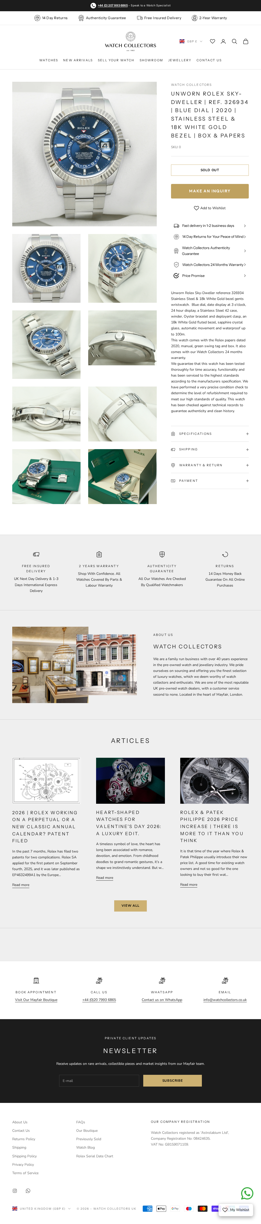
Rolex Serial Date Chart (94, 1156)
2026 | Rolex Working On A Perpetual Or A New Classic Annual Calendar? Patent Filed (45, 827)
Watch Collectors (191, 85)
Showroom (151, 60)
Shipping (19, 1147)
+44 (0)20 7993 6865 (99, 999)
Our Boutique (87, 1130)
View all (130, 905)
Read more (20, 884)
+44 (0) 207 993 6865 (113, 5)
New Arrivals (78, 60)
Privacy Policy (23, 1164)
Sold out (210, 170)
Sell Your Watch (116, 60)
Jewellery (179, 60)
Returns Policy (23, 1139)
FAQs (80, 1122)
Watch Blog (85, 1147)
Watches (48, 60)
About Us (20, 1122)
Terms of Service (25, 1173)
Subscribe (172, 1080)
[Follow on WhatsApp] (28, 1190)
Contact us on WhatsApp (162, 999)
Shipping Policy (24, 1156)
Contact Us (209, 60)
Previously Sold (88, 1139)
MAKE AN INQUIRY (209, 191)
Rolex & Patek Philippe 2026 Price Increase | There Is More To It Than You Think (212, 826)
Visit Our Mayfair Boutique (36, 999)
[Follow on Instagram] (14, 1190)
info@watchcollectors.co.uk (225, 999)
